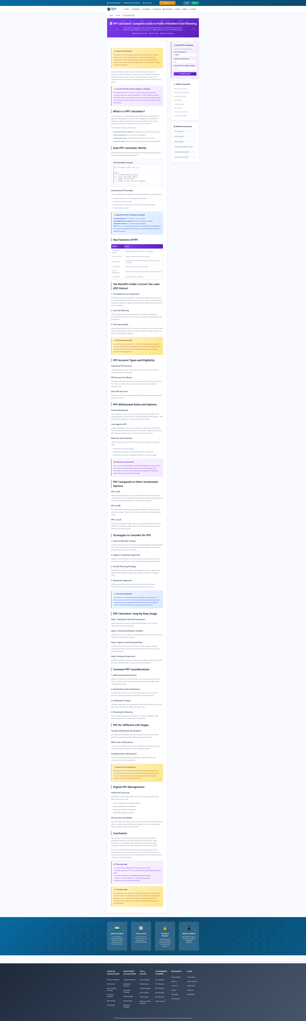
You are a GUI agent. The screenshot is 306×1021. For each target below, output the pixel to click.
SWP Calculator (127, 1001)
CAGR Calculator (128, 996)
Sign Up (195, 3)
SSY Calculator (159, 979)
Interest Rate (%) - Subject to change (184, 65)
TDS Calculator (144, 997)
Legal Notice (190, 994)
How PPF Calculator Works (181, 92)
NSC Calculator (179, 142)
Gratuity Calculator (145, 988)
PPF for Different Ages (180, 115)
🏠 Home (126, 9)
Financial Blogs (175, 977)
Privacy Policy (191, 977)
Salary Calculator (145, 979)
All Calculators (175, 999)
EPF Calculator (159, 984)
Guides (118, 15)
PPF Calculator (179, 131)
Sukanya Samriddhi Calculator (184, 147)
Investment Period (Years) (181, 58)
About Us (174, 981)
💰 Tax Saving (146, 9)
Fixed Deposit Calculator (182, 152)
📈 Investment (135, 9)
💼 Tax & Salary (167, 9)
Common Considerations (181, 112)
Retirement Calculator (126, 1006)
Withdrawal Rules (179, 104)
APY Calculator (159, 997)
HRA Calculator (144, 984)
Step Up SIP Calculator (126, 991)
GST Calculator (144, 992)
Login (187, 3)
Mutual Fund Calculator (127, 985)
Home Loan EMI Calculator (111, 989)
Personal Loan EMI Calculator (145, 1002)
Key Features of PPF (180, 96)
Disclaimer (190, 990)
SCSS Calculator (160, 1001)
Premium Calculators (113, 979)
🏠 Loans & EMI (156, 9)
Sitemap (173, 990)
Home (111, 15)
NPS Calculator (179, 136)
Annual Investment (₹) (180, 52)
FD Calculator (111, 1005)
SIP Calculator (111, 984)
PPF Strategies (178, 108)
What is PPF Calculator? (181, 88)
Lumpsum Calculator (129, 979)
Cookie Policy (191, 986)
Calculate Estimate (185, 74)
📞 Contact (192, 9)
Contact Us (174, 986)
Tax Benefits (177, 100)
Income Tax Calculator (181, 157)
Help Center (174, 994)
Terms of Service (192, 981)
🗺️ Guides (177, 9)
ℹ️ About (185, 9)
